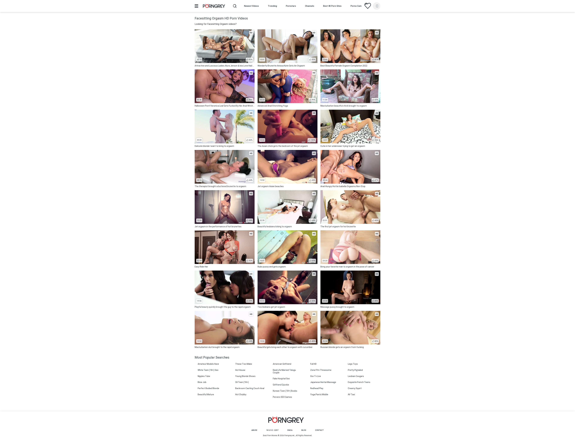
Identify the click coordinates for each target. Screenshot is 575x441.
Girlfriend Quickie (281, 385)
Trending (272, 6)
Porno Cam (356, 6)
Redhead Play (316, 388)
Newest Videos (251, 6)
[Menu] (196, 6)
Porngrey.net (289, 435)
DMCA (289, 430)
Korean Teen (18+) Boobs (285, 391)
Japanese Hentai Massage (323, 382)
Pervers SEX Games (282, 397)
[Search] (235, 6)
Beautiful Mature (206, 394)
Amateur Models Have (208, 364)
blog (303, 430)
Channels (309, 6)
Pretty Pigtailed (355, 370)
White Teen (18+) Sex (208, 370)
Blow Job (202, 382)
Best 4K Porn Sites (332, 6)
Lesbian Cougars (356, 376)
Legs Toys (353, 364)
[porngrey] (214, 6)
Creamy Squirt (355, 388)
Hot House (240, 370)
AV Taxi (351, 394)
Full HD (313, 364)
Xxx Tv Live (315, 376)
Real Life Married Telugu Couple (284, 371)
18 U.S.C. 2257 (272, 430)
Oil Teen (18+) (242, 382)
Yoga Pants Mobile (319, 394)
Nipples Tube (204, 376)
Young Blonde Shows (245, 376)
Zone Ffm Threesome (320, 370)
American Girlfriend (282, 364)
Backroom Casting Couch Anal (249, 388)
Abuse (254, 430)
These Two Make (243, 364)
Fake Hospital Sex (281, 378)
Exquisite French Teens (359, 382)
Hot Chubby (240, 394)
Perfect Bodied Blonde (208, 388)
